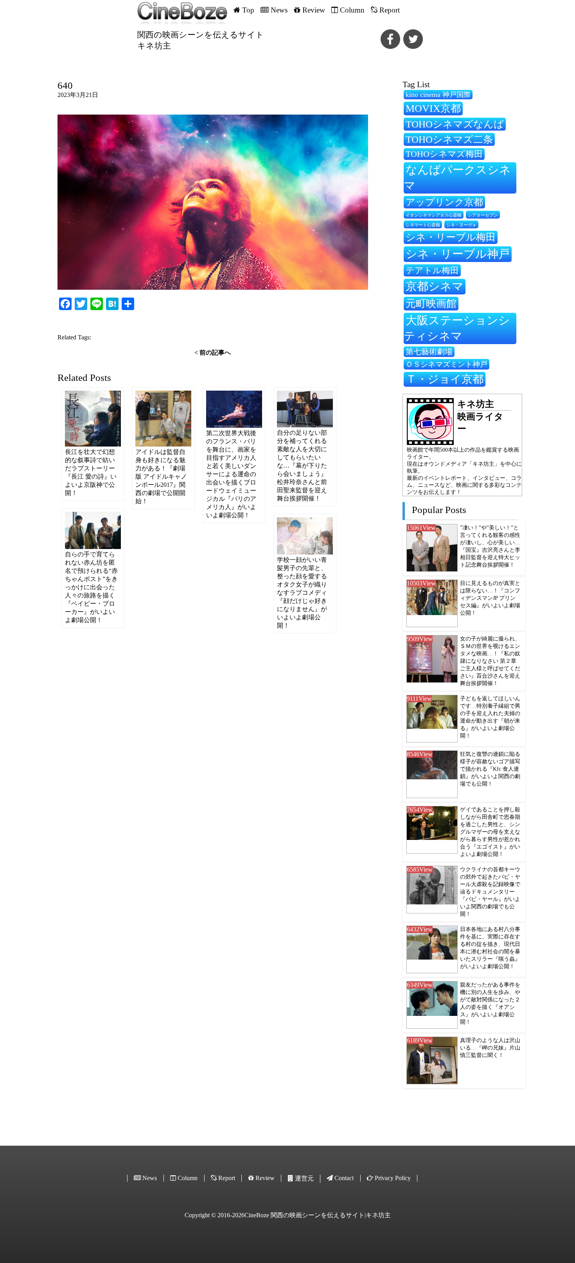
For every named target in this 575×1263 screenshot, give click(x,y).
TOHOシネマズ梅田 (444, 154)
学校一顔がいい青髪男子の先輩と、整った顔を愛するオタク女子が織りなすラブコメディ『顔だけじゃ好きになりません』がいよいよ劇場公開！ (302, 592)
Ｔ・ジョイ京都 (444, 379)
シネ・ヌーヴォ (461, 224)
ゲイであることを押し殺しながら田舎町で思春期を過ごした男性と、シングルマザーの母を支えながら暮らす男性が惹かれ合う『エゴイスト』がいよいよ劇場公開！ (490, 831)
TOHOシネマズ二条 (449, 139)
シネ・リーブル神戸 (458, 254)
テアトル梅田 (432, 270)
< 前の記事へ (212, 352)
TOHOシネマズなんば (455, 124)
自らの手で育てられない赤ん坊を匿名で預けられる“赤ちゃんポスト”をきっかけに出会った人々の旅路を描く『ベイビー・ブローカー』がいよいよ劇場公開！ (91, 587)
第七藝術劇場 (429, 351)
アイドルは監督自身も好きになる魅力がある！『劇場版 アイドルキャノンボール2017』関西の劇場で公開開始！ (161, 476)
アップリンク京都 (444, 202)
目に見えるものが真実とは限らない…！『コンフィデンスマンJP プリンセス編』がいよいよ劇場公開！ (490, 598)
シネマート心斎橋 (423, 225)
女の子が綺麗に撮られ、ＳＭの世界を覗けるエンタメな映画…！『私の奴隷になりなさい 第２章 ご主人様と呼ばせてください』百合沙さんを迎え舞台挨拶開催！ (490, 660)
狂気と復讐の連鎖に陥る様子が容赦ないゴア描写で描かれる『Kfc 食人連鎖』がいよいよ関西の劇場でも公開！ (490, 769)
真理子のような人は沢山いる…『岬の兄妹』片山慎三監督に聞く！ (490, 1047)
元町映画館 (431, 303)
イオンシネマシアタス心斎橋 (434, 215)
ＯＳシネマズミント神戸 (446, 364)
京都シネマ (435, 286)
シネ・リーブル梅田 (451, 236)
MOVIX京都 (433, 108)
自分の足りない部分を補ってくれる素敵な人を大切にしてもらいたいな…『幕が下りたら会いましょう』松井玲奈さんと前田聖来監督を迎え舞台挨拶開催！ (302, 465)
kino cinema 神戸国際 (438, 95)
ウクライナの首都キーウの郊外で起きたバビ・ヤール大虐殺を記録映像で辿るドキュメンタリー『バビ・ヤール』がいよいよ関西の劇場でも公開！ (490, 891)
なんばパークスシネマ (457, 177)
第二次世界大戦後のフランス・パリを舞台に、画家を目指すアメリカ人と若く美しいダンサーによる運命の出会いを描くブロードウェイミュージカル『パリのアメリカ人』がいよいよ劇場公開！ (231, 474)
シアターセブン (483, 215)
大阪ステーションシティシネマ (457, 328)
